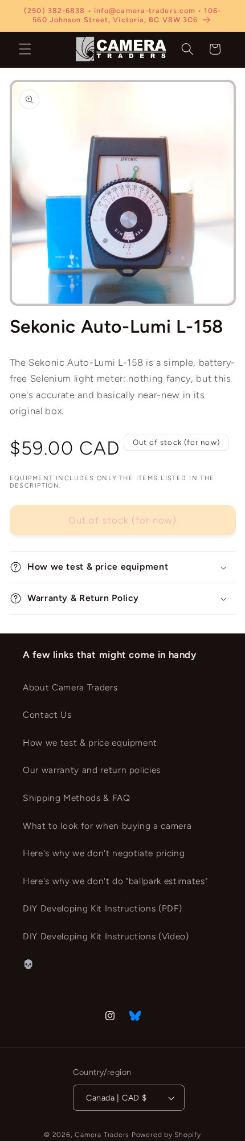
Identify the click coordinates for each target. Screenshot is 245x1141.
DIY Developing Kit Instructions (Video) (106, 936)
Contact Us (47, 714)
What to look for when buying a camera (107, 825)
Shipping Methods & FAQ (76, 797)
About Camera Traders (70, 687)
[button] (25, 49)
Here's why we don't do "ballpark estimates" (115, 881)
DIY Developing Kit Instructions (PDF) (102, 908)
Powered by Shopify (166, 1135)
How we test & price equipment (90, 742)
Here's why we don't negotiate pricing (104, 853)
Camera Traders (102, 1135)
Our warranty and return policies (92, 769)
